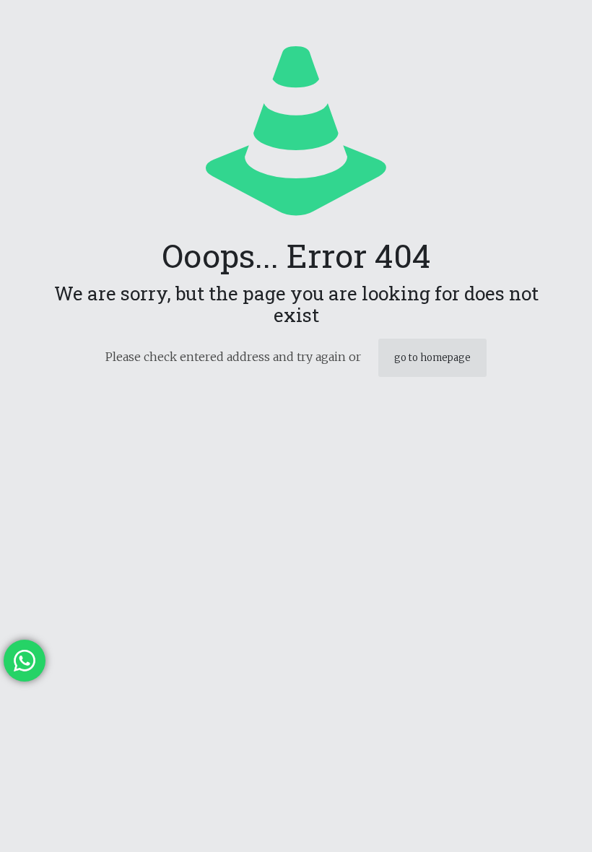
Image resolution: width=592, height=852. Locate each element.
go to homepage (432, 358)
